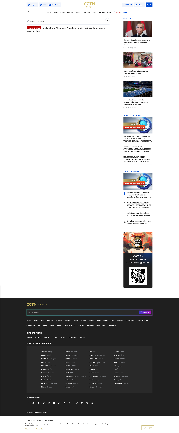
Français (47, 337)
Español (38, 337)
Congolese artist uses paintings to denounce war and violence (139, 222)
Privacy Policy (29, 429)
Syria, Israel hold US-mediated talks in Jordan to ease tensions (138, 214)
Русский (62, 337)
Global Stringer (143, 320)
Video (109, 12)
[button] (126, 34)
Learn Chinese (101, 325)
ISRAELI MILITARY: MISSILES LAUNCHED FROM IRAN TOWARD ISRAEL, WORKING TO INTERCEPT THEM (137, 138)
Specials (81, 325)
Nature (91, 320)
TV (129, 12)
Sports (105, 320)
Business (78, 12)
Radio (125, 12)
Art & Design (42, 325)
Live (119, 12)
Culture (83, 320)
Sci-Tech (87, 12)
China (55, 12)
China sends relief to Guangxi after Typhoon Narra (135, 72)
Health (94, 12)
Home (49, 12)
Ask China (112, 325)
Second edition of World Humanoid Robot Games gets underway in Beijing (135, 102)
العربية (55, 337)
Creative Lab (31, 325)
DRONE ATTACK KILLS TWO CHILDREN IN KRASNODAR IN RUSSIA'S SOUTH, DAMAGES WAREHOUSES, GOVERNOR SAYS (139, 205)
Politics (70, 12)
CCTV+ (82, 337)
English (29, 337)
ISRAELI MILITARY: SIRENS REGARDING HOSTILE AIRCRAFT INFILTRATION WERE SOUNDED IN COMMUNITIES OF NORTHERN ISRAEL (137, 159)
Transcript (90, 325)
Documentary (130, 320)
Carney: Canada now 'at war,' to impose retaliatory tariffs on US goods (136, 42)
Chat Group (68, 325)
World (62, 12)
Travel (98, 320)
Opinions (102, 12)
